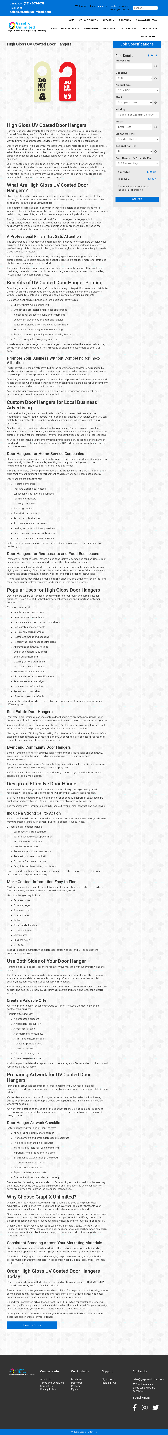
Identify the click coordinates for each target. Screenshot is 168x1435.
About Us (45, 1379)
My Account (108, 1379)
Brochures (77, 1379)
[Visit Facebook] (135, 1407)
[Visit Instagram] (145, 1407)
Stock (119, 97)
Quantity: (121, 73)
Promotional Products (65, 28)
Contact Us (46, 1386)
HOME (71, 20)
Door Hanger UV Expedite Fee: (134, 158)
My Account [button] (148, 36)
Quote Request (129, 28)
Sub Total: (124, 172)
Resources (149, 28)
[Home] (22, 1371)
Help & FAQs (109, 1383)
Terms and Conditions (52, 1383)
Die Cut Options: (125, 134)
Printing (120, 109)
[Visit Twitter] (156, 1407)
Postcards (76, 1383)
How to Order (32, 1325)
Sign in (100, 6)
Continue (137, 199)
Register (112, 6)
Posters (75, 1386)
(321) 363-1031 (34, 3)
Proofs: (120, 122)
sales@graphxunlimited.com (30, 12)
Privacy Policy (48, 1389)
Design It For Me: (126, 146)
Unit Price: (124, 179)
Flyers (74, 1389)
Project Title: (123, 61)
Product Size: (123, 85)
